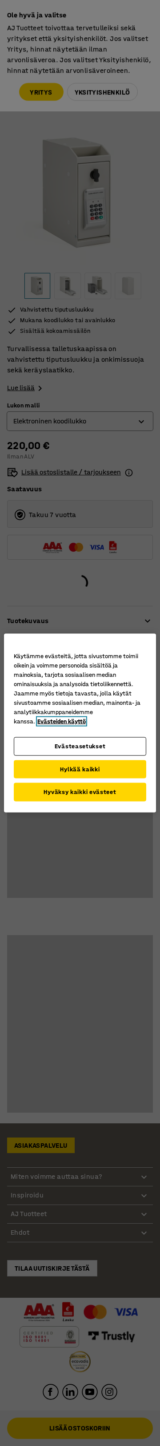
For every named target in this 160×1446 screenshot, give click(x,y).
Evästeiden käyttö (61, 721)
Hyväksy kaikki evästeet (80, 792)
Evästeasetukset (80, 746)
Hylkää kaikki (80, 769)
